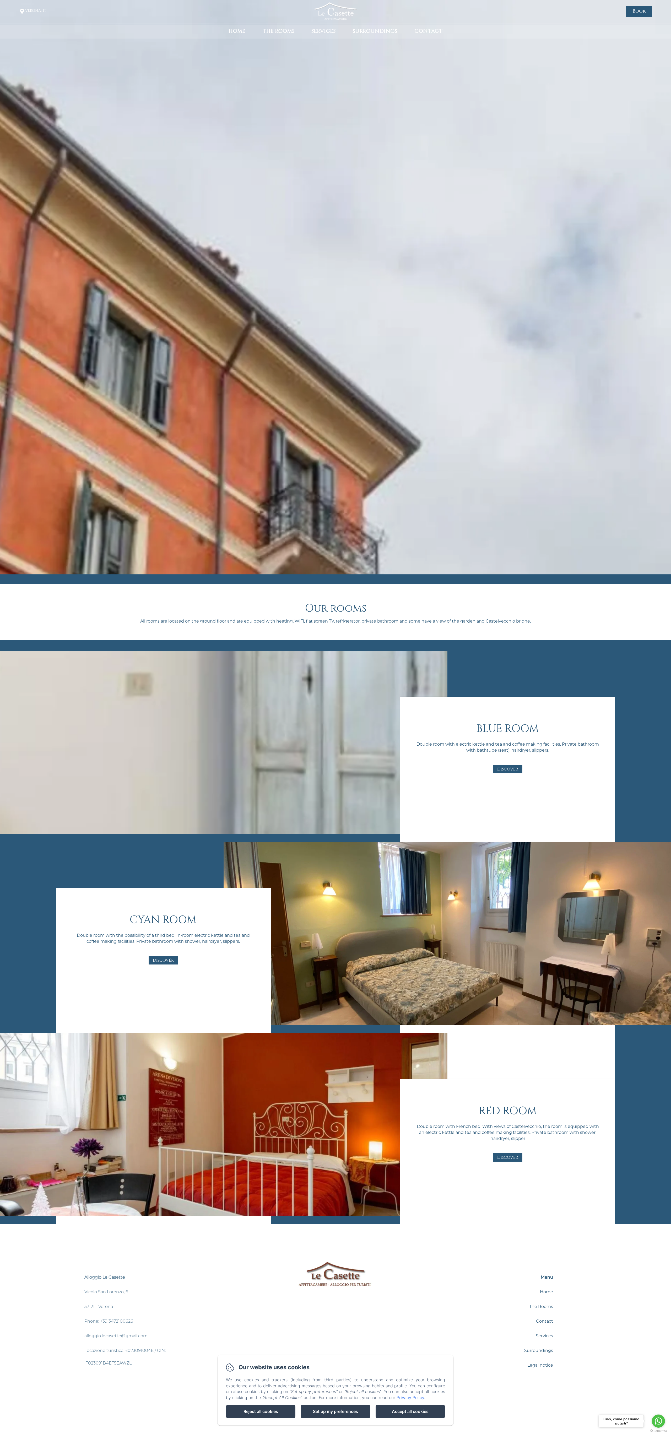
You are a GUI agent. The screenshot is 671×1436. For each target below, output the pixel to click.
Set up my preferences (335, 1411)
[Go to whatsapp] (658, 1421)
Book (639, 11)
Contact (428, 31)
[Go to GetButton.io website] (658, 1430)
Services (323, 31)
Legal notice (540, 1365)
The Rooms (278, 31)
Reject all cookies (260, 1411)
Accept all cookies (410, 1411)
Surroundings (375, 31)
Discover (507, 769)
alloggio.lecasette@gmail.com (116, 1335)
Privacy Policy (410, 1397)
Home (237, 31)
